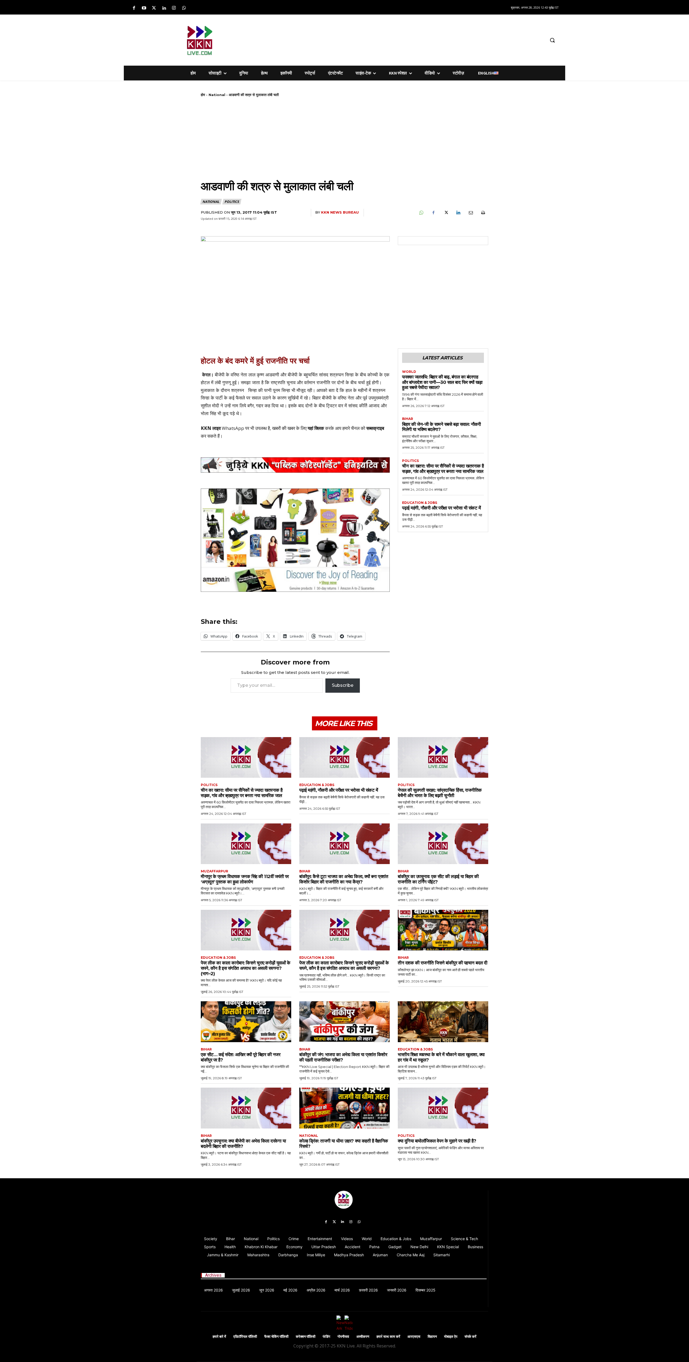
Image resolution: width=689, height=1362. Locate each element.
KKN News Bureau (340, 212)
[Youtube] (143, 8)
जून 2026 (266, 1290)
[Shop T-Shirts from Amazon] (295, 540)
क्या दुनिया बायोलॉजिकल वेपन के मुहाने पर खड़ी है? (437, 1141)
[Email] (470, 212)
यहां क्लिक (316, 428)
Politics (231, 201)
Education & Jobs (419, 503)
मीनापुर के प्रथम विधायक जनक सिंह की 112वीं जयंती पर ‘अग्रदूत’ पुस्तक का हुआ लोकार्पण (245, 879)
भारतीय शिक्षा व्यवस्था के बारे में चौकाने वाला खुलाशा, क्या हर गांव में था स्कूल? (441, 1057)
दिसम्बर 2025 (425, 1290)
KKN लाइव (211, 428)
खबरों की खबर (283, 428)
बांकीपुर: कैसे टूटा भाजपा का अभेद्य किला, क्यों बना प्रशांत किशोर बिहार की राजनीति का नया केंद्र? (343, 879)
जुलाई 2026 (241, 1290)
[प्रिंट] (482, 212)
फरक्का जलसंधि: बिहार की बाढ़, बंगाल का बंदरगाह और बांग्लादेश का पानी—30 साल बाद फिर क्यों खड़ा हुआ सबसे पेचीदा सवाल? (442, 382)
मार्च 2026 (342, 1290)
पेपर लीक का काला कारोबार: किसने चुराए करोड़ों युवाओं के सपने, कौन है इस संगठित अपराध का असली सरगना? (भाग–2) (245, 968)
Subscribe (342, 685)
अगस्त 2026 (213, 1290)
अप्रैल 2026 (316, 1290)
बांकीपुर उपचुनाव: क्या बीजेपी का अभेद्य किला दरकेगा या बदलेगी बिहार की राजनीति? (243, 1143)
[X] (445, 212)
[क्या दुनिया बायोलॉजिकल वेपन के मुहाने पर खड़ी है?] (443, 1108)
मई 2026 (290, 1290)
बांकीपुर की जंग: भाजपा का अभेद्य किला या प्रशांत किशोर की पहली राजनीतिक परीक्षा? (343, 1057)
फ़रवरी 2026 (368, 1290)
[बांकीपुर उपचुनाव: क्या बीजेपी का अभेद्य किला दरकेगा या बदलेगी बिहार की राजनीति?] (246, 1108)
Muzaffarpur (214, 871)
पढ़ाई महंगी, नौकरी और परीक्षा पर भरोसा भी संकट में (441, 508)
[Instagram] (174, 8)
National (217, 95)
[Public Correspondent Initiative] (295, 465)
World (409, 372)
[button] (552, 40)
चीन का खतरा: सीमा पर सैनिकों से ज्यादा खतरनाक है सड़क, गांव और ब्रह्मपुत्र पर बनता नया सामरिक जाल (443, 468)
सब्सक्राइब (375, 428)
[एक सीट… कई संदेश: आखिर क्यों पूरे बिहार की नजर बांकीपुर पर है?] (246, 1021)
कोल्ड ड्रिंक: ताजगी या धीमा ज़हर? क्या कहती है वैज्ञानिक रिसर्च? (343, 1143)
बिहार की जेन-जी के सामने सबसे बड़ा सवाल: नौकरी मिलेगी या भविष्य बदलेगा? (441, 427)
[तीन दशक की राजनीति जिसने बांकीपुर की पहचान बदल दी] (443, 930)
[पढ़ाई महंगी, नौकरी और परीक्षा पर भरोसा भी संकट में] (344, 757)
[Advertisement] (373, 39)
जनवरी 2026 (396, 1290)
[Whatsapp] (184, 8)
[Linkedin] (164, 8)
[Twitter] (153, 8)
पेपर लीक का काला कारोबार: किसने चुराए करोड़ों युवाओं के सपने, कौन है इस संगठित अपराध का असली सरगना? (344, 965)
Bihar (407, 419)
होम (203, 95)
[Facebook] (134, 8)
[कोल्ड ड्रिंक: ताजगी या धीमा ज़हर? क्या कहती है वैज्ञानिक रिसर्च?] (344, 1108)
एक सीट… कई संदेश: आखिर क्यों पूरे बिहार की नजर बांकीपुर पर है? (240, 1057)
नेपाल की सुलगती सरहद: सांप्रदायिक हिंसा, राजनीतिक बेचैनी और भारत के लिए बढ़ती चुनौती (440, 792)
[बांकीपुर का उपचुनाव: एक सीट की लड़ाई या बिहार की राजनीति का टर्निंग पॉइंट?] (443, 843)
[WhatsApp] (421, 212)
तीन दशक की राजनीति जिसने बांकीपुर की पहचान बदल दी (442, 962)
